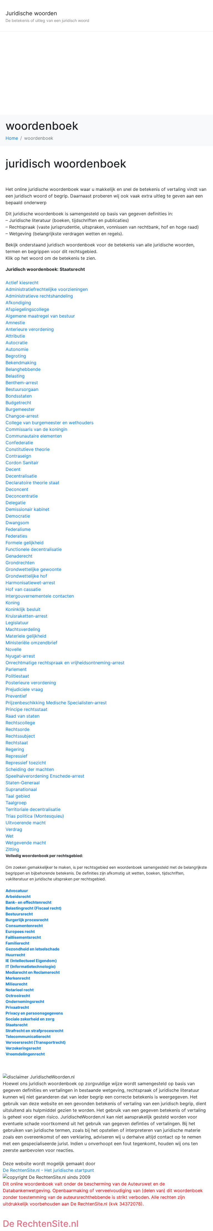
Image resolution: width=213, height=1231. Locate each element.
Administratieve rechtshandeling (39, 296)
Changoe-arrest (22, 416)
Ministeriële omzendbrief (31, 642)
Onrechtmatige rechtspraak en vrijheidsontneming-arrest (65, 662)
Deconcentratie (22, 496)
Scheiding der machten (30, 769)
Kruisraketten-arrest (26, 616)
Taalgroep (16, 802)
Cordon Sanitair (22, 462)
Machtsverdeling (23, 629)
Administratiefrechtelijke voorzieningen (47, 289)
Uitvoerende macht (26, 822)
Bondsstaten (19, 396)
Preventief (16, 696)
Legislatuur (17, 622)
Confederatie (19, 442)
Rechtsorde (17, 729)
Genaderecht (19, 556)
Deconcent (17, 489)
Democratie (18, 516)
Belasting (15, 376)
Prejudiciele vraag (24, 689)
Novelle (13, 649)
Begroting (16, 356)
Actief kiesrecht (22, 282)
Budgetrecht (18, 402)
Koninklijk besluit (23, 609)
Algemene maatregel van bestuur (40, 316)
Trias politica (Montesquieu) (35, 816)
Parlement (16, 669)
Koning (13, 602)
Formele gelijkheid (25, 542)
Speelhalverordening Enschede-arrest (45, 776)
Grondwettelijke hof (26, 576)
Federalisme (18, 529)
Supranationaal (21, 789)
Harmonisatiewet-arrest (30, 582)
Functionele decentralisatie (34, 549)
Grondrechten (20, 562)
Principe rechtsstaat (26, 709)
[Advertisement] (106, 73)
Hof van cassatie (23, 589)
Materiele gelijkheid (26, 636)
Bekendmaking (21, 362)
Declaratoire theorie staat (32, 482)
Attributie (15, 336)
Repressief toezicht (26, 762)
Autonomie (17, 349)
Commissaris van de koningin (36, 429)
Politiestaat (17, 676)
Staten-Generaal (23, 782)
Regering (15, 749)
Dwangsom (17, 522)
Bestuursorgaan (22, 389)
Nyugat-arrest (20, 656)
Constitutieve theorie (28, 449)
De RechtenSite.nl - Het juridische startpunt (48, 1170)
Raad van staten (22, 716)
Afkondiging (18, 302)
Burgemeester (20, 409)
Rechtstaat (17, 742)
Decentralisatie (21, 476)
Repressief (16, 756)
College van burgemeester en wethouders (49, 422)
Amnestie (15, 322)
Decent (13, 469)
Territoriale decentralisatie (33, 809)
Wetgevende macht (26, 842)
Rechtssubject (20, 736)
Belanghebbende (23, 369)
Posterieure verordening (31, 682)
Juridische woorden (31, 13)
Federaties (16, 536)
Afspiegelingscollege (27, 309)
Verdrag (14, 829)
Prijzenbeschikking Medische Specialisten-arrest (56, 702)
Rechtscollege (20, 722)
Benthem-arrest (22, 382)
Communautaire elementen (34, 436)
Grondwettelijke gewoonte (33, 569)
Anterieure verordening (30, 329)
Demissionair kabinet (27, 509)
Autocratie (16, 342)
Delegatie (16, 502)
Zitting (12, 849)
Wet (10, 836)
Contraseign (18, 456)
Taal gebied (18, 796)
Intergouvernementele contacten (40, 596)
